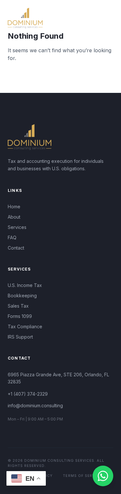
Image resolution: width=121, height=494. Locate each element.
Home (14, 206)
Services (17, 227)
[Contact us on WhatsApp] (103, 476)
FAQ (12, 237)
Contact (16, 248)
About (14, 217)
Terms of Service (82, 476)
